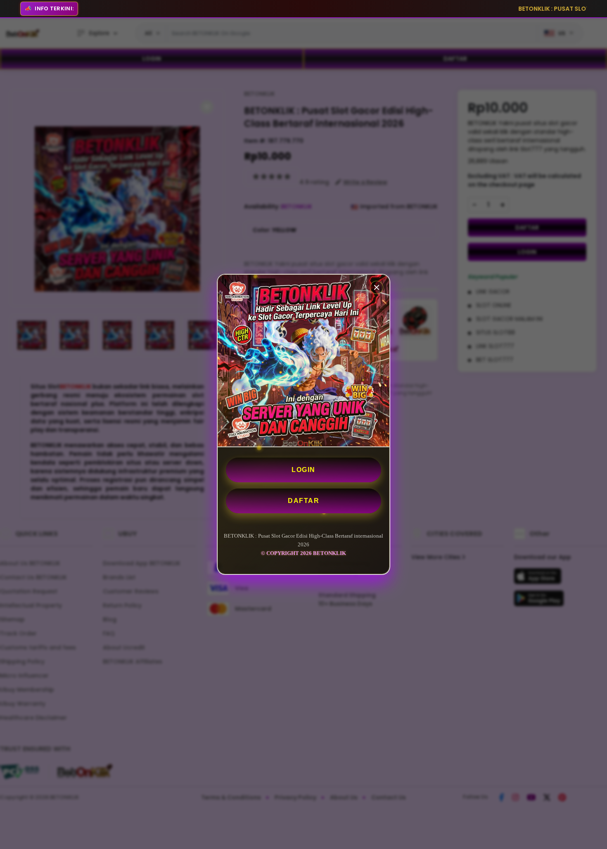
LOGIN (303, 469)
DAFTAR (303, 500)
